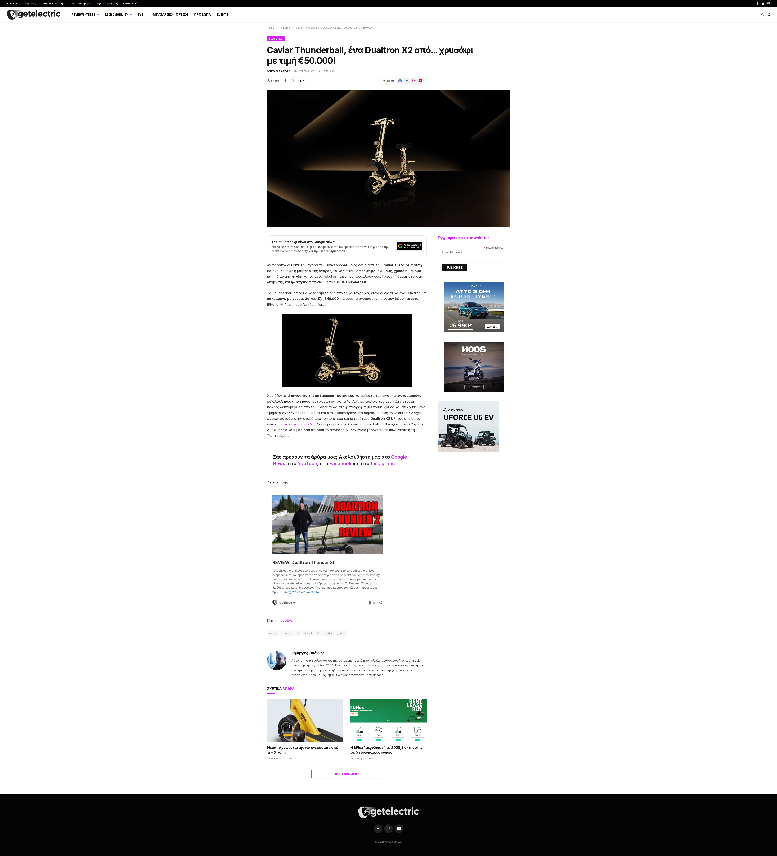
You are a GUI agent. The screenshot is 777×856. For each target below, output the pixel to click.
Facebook (340, 463)
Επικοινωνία (130, 3)
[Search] (769, 14)
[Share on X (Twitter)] (293, 80)
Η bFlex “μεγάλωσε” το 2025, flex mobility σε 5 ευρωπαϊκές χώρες (386, 749)
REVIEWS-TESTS (84, 14)
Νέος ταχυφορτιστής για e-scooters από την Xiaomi (302, 749)
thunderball (304, 633)
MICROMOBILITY (116, 14)
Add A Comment (346, 774)
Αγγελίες (30, 3)
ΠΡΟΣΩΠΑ (202, 14)
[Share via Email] (302, 80)
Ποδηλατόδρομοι (80, 3)
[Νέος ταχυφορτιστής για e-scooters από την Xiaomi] (305, 720)
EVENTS (222, 14)
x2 (318, 633)
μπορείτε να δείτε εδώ (295, 424)
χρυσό (341, 633)
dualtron (287, 633)
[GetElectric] (34, 14)
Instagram (382, 463)
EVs (140, 14)
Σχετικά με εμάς (107, 3)
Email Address (452, 252)
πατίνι (328, 633)
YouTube (307, 463)
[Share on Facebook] (285, 80)
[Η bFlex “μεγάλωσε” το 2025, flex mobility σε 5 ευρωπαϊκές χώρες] (388, 720)
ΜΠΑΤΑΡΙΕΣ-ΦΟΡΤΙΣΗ (170, 14)
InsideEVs (284, 620)
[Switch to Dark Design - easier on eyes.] (762, 14)
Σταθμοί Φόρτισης (52, 3)
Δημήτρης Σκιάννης (278, 70)
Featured (276, 38)
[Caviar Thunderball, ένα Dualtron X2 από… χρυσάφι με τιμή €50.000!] (388, 158)
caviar (273, 633)
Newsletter (13, 3)
